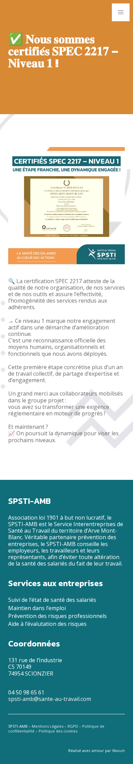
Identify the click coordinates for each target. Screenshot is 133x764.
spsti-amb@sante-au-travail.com (49, 699)
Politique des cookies (58, 730)
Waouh (118, 750)
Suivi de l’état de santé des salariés (52, 600)
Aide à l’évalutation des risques (47, 624)
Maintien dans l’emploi (37, 608)
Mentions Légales (47, 726)
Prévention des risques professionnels (57, 616)
